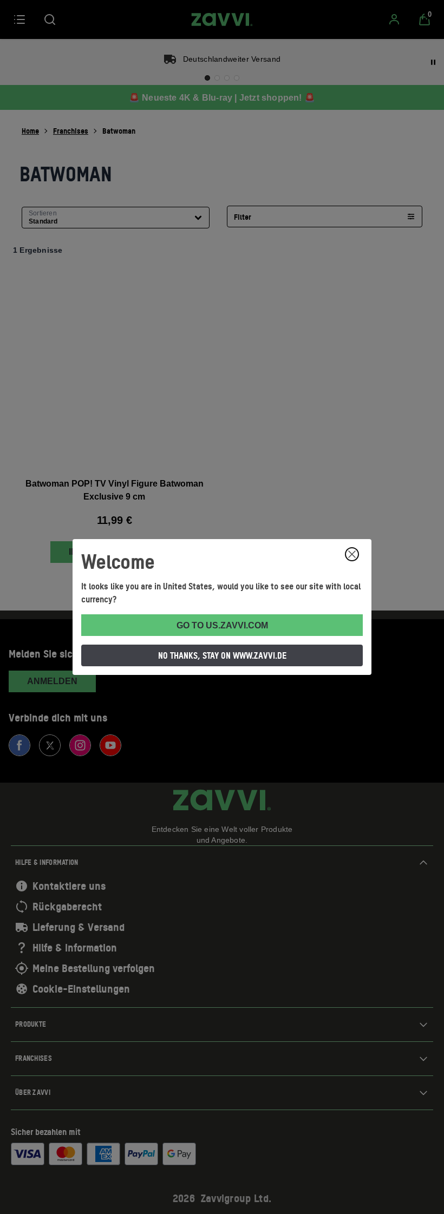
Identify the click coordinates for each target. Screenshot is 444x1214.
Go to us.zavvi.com (222, 625)
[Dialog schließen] (351, 554)
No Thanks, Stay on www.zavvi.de (222, 655)
